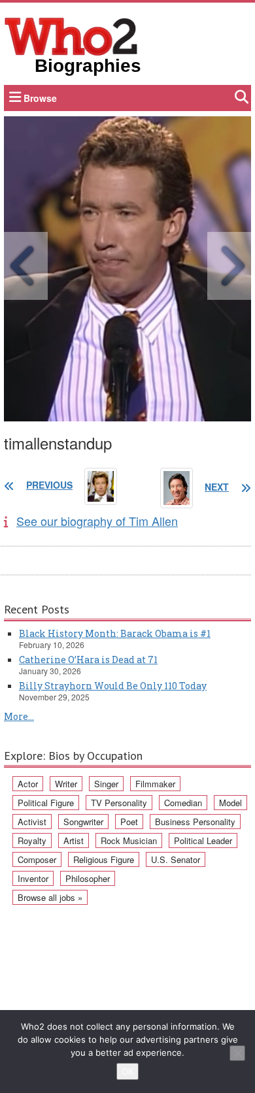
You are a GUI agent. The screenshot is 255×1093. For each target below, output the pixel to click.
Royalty (32, 840)
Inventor (33, 878)
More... (19, 716)
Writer (66, 783)
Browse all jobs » (50, 897)
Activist (32, 821)
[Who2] (71, 35)
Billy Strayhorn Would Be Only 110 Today (113, 685)
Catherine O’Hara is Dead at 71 (88, 659)
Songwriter (83, 821)
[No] (237, 1053)
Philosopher (87, 878)
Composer (37, 859)
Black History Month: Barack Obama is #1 (115, 633)
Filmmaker (155, 783)
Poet (129, 821)
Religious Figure (103, 859)
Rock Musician (129, 840)
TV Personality (119, 802)
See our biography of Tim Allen (97, 520)
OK (127, 1071)
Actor (28, 783)
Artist (73, 840)
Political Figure (46, 802)
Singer (106, 783)
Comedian (183, 802)
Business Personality (195, 821)
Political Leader (203, 840)
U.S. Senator (175, 859)
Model (230, 802)
